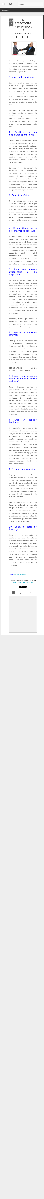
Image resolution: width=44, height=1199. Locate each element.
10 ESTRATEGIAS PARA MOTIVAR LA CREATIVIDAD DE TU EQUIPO (23, 28)
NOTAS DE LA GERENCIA (23, 582)
